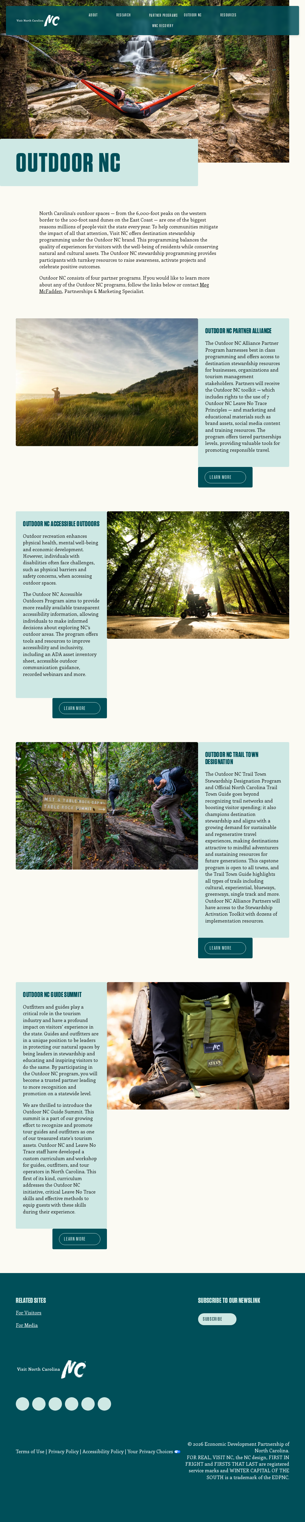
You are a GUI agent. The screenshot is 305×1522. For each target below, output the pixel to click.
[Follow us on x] (22, 1404)
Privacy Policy (63, 1451)
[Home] (38, 20)
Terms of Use (30, 1451)
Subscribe (212, 1319)
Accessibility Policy (103, 1451)
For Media (27, 1325)
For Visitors (28, 1312)
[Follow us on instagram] (55, 1404)
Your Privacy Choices (150, 1451)
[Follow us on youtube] (88, 1404)
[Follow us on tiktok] (104, 1404)
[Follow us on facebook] (39, 1404)
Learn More (220, 477)
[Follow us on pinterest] (71, 1404)
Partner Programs (163, 15)
